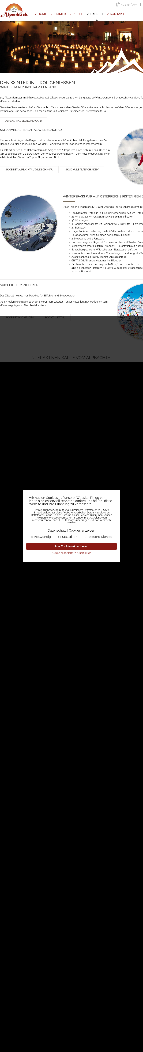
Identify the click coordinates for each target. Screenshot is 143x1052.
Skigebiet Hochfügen (19, 317)
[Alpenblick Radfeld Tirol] (14, 20)
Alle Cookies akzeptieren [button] (71, 546)
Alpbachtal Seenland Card (23, 120)
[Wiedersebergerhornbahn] (29, 223)
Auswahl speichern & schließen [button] (71, 553)
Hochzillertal (55, 317)
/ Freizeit (95, 14)
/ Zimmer (58, 14)
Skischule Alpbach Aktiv (82, 169)
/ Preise (76, 14)
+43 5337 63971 (129, 4)
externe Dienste (100, 536)
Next (138, 47)
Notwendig (42, 536)
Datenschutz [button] (57, 530)
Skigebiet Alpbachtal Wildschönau (29, 169)
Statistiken (69, 536)
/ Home (41, 14)
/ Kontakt (115, 14)
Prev (4, 47)
